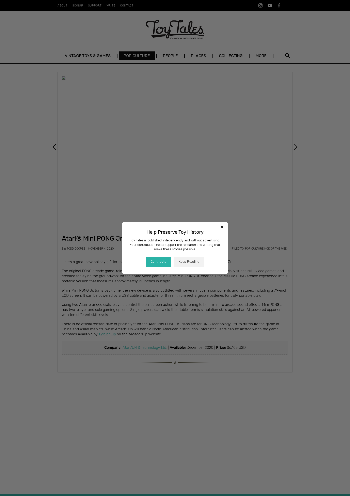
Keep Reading (188, 261)
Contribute (158, 261)
